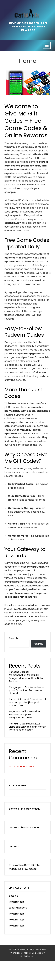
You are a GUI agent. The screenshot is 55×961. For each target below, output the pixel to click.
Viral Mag (37, 952)
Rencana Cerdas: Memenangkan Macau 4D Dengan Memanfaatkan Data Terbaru (26, 676)
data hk (13, 895)
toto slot (14, 865)
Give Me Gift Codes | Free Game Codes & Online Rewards (28, 26)
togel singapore (18, 907)
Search (13, 638)
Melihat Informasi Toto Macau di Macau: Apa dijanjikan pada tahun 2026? (27, 702)
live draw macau (30, 808)
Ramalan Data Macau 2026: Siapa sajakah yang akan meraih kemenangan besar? (27, 727)
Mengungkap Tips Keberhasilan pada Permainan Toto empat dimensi (27, 690)
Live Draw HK (26, 865)
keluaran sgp (16, 901)
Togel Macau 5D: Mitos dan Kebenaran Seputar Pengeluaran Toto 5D (24, 714)
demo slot (15, 808)
